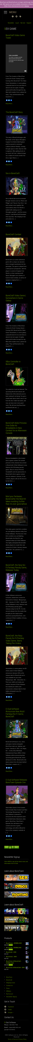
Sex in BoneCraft (13, 173)
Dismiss (26, 6)
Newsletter (11, 23)
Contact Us (9, 985)
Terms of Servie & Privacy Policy (16, 1039)
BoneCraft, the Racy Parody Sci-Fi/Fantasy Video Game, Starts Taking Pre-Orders (15, 639)
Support (28, 23)
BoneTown (9, 977)
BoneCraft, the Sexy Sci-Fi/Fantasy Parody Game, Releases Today (16, 567)
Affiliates (8, 991)
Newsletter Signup (11, 996)
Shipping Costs (10, 982)
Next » (16, 847)
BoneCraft (9, 980)
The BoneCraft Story (14, 112)
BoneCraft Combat (13, 234)
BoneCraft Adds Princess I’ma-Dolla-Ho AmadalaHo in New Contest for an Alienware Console (16, 428)
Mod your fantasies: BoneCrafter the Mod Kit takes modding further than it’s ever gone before (16, 500)
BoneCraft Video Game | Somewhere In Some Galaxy (16, 298)
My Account (9, 994)
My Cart (22, 23)
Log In (16, 23)
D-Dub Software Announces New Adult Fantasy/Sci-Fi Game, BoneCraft (15, 713)
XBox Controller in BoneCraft (13, 362)
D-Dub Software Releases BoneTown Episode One (16, 781)
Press (8, 988)
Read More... (9, 103)
